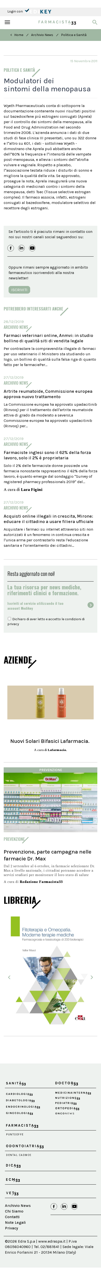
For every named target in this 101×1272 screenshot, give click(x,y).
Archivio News (42, 35)
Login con (15, 11)
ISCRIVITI (19, 289)
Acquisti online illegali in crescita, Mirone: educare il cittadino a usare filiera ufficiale (48, 518)
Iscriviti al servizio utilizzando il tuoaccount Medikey (35, 606)
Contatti (12, 1216)
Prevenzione (50, 770)
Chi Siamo (14, 1211)
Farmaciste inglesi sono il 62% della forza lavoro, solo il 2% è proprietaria (47, 455)
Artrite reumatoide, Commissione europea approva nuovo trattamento (48, 394)
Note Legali (15, 1222)
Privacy (11, 1228)
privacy (13, 624)
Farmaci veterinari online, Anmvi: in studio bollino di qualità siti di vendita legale (48, 338)
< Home (16, 35)
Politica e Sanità (74, 35)
